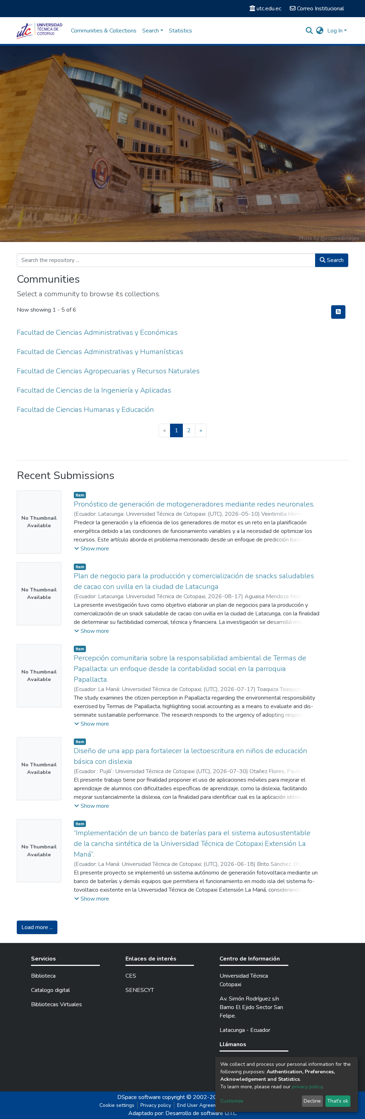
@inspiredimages (339, 238)
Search (334, 260)
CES (130, 976)
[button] (320, 30)
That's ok (337, 1101)
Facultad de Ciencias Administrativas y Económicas (97, 332)
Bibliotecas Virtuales (56, 1004)
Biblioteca (43, 976)
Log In (335, 31)
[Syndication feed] (338, 312)
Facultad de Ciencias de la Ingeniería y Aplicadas (94, 390)
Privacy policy (155, 1105)
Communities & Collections (104, 31)
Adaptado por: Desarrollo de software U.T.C (182, 1113)
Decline (312, 1101)
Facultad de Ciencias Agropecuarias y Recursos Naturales (108, 371)
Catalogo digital (50, 990)
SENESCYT (139, 990)
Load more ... (37, 927)
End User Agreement (201, 1105)
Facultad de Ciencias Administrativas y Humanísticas (100, 352)
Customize (231, 1101)
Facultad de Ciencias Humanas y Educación (85, 409)
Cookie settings (116, 1105)
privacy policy (307, 1086)
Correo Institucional (320, 8)
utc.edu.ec (269, 8)
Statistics (180, 31)
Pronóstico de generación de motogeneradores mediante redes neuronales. (194, 504)
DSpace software (139, 1097)
